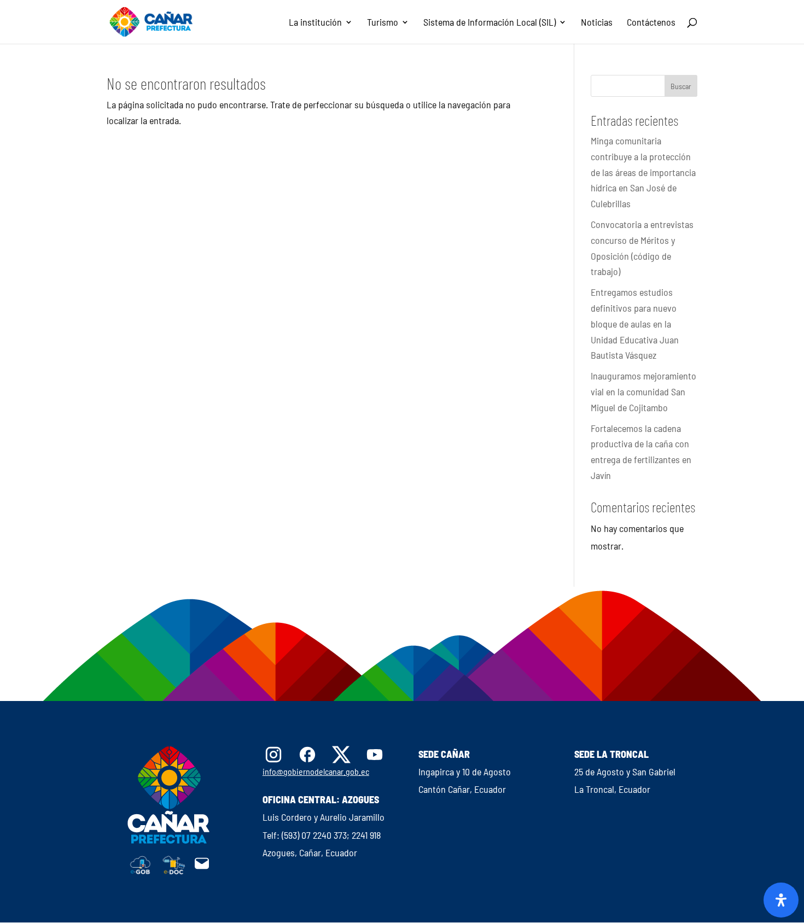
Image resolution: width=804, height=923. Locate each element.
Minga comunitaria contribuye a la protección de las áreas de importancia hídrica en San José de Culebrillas (643, 172)
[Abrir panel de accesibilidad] (781, 900)
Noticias (597, 23)
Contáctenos (651, 23)
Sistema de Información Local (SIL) (489, 23)
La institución (315, 23)
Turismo (382, 23)
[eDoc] (174, 871)
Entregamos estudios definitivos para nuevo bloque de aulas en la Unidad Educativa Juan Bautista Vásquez (635, 323)
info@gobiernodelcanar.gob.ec (316, 771)
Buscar (681, 86)
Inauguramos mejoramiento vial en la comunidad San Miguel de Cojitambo (643, 391)
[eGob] (140, 871)
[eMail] (202, 868)
